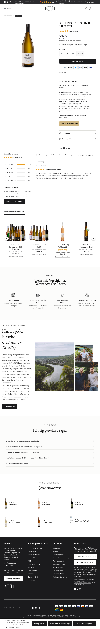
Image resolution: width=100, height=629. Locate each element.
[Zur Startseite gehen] (50, 8)
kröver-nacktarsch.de (35, 555)
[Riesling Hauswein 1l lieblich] (27, 45)
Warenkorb (77, 61)
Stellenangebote (58, 555)
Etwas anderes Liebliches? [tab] (14, 211)
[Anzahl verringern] (61, 53)
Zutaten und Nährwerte (69, 124)
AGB (29, 561)
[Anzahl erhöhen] (73, 53)
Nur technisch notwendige (60, 624)
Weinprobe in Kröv (59, 564)
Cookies (30, 574)
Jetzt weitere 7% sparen (85, 562)
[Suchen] (86, 8)
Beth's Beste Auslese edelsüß (86, 246)
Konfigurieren (39, 624)
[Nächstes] (93, 238)
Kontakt (55, 551)
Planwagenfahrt (58, 561)
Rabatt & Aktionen (59, 574)
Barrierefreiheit (33, 577)
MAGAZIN (56, 548)
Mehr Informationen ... (12, 627)
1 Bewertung (73, 31)
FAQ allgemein (58, 571)
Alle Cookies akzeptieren (84, 624)
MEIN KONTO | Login (35, 548)
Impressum (32, 580)
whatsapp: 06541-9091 (22, 1)
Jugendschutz (58, 567)
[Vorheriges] (7, 238)
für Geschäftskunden (60, 577)
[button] (7, 8)
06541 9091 (10, 565)
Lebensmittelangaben (15, 256)
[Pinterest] (69, 148)
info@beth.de (11, 563)
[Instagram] (10, 2)
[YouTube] (7, 2)
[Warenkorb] (94, 8)
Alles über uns (9, 407)
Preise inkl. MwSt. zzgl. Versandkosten (70, 40)
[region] (27, 45)
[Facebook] (5, 2)
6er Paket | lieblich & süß (39, 246)
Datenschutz (32, 571)
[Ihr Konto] (90, 8)
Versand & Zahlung (34, 558)
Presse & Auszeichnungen (62, 558)
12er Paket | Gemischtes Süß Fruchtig (15, 247)
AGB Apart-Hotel (34, 564)
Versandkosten (54, 615)
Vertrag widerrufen (13, 579)
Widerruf (31, 567)
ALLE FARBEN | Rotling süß (62, 246)
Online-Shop (32, 551)
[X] (67, 148)
